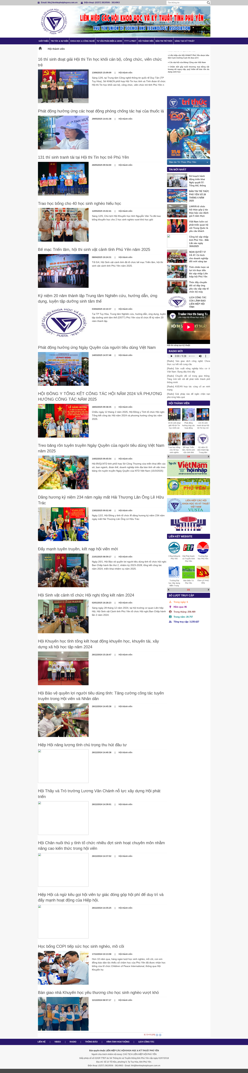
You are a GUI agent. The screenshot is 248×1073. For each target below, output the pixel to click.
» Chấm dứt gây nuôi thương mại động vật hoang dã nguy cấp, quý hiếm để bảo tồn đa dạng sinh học (188, 59)
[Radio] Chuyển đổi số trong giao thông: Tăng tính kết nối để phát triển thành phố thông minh (188, 379)
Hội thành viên (146, 41)
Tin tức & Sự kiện (59, 41)
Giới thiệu (44, 41)
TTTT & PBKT (130, 41)
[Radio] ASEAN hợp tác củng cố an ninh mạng (188, 388)
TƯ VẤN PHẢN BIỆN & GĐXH (109, 41)
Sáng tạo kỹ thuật (185, 41)
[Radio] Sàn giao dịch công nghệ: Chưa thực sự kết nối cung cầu (188, 363)
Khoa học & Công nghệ (82, 41)
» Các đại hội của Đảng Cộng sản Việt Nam (187, 53)
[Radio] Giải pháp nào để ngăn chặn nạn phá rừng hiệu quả (188, 395)
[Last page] (160, 1035)
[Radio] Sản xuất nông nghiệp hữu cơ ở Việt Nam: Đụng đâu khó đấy (188, 370)
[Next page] (157, 1035)
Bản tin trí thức (164, 41)
